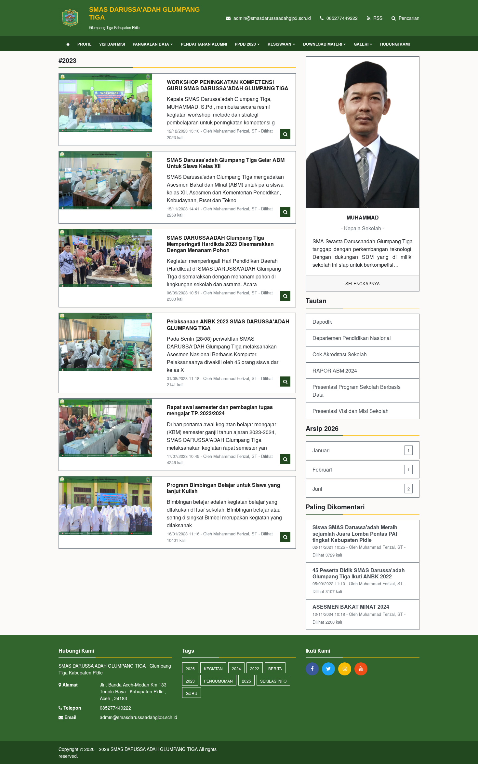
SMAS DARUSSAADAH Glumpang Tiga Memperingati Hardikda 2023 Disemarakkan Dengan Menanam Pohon (220, 244)
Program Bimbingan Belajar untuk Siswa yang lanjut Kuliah (223, 488)
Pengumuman (218, 681)
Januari (361, 450)
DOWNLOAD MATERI (322, 44)
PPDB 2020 (245, 44)
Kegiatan (213, 668)
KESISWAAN (279, 44)
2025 (246, 681)
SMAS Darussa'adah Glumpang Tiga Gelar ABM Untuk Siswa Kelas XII (226, 163)
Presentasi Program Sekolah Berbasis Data (356, 390)
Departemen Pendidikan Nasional (351, 338)
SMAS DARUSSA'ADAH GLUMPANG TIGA (153, 749)
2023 (190, 681)
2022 (254, 668)
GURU (191, 693)
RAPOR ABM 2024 (334, 370)
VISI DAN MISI (112, 44)
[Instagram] (346, 668)
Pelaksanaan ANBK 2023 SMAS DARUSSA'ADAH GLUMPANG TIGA (228, 324)
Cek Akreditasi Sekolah (339, 354)
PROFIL (84, 44)
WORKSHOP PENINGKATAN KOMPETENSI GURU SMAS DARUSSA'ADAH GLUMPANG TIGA (227, 85)
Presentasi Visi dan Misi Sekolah (350, 411)
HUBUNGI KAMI (395, 44)
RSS (377, 18)
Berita (275, 668)
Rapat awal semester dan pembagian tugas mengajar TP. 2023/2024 (220, 410)
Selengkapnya (362, 283)
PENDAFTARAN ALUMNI (204, 44)
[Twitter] (330, 668)
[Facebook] (314, 668)
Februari (361, 469)
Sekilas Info (273, 681)
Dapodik (322, 321)
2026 (190, 668)
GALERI (361, 44)
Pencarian (408, 18)
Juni (361, 488)
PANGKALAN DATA (151, 44)
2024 (236, 668)
